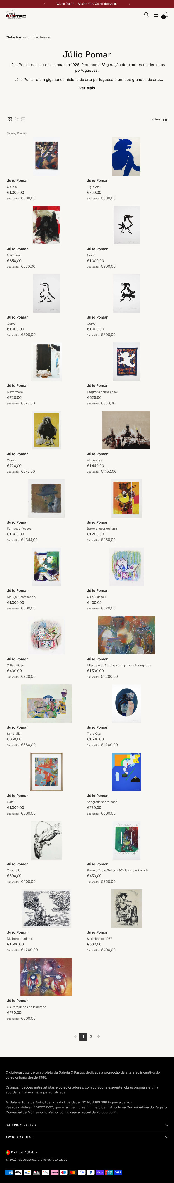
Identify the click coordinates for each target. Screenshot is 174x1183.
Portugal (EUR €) (23, 1152)
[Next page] (98, 1037)
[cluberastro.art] (16, 14)
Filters (156, 119)
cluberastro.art (28, 1159)
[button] (9, 119)
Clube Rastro (16, 37)
